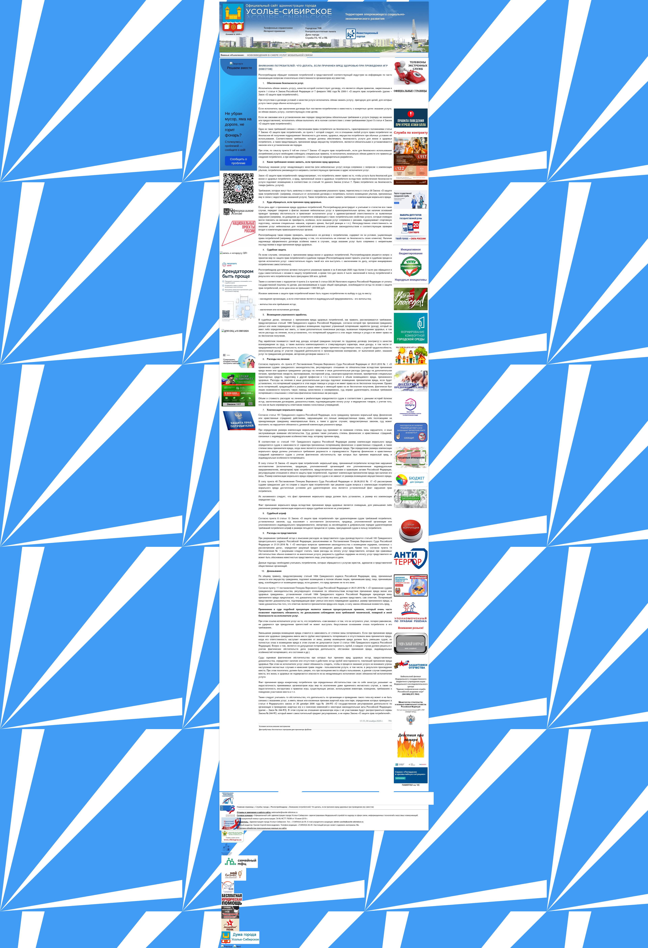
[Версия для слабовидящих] (424, 55)
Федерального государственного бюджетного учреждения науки (410, 680)
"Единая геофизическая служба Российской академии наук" (410, 690)
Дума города (312, 34)
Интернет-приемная (274, 31)
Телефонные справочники (278, 27)
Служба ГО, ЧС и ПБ (316, 37)
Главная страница (245, 807)
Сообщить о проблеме (238, 161)
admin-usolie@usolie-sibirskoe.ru (348, 821)
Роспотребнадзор (279, 807)
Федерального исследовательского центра (411, 685)
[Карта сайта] (420, 55)
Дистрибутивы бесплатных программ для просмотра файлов (285, 729)
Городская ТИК (313, 28)
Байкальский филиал (411, 676)
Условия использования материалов (274, 726)
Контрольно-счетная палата (320, 31)
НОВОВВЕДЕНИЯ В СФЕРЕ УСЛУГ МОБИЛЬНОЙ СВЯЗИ (280, 55)
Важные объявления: (232, 55)
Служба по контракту (411, 132)
